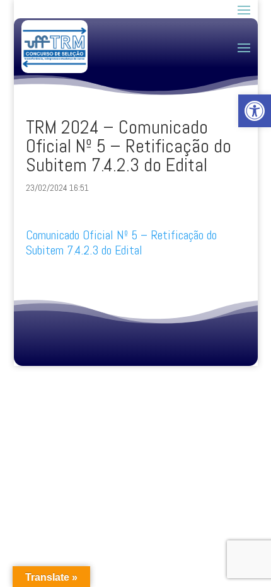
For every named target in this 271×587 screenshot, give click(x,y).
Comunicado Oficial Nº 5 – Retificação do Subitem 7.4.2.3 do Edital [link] (121, 242)
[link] (254, 110)
